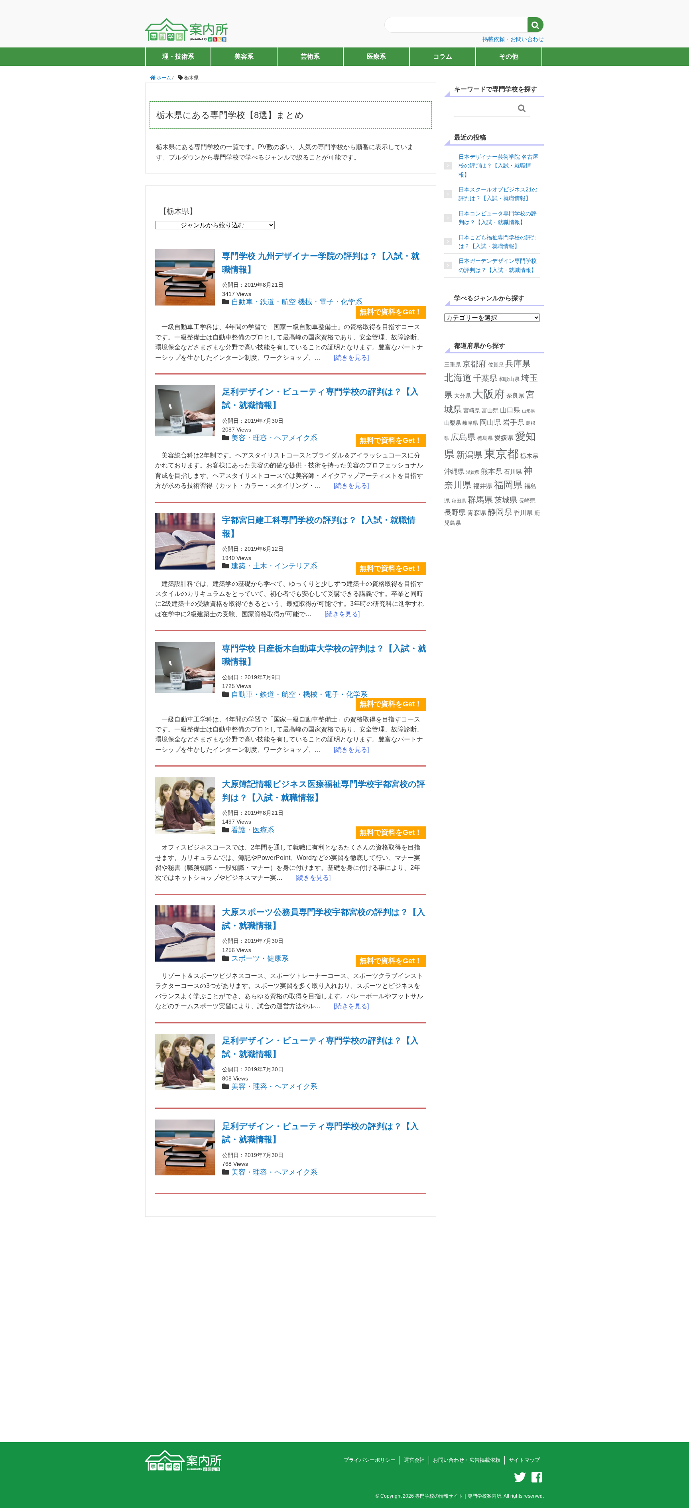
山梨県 (452, 423)
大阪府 (488, 394)
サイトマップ (524, 1460)
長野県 (455, 512)
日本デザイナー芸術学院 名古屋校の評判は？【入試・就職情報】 (498, 166)
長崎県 (527, 501)
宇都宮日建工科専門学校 (318, 526)
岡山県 (490, 422)
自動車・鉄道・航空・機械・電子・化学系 (299, 694)
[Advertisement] (290, 1338)
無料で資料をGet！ (391, 312)
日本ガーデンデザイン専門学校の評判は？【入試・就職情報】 (498, 265)
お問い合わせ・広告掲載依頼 (466, 1460)
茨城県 (505, 500)
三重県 (452, 365)
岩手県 (513, 422)
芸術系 (310, 56)
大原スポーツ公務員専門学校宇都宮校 (323, 918)
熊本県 (491, 471)
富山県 (490, 411)
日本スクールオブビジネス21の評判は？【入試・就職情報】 (498, 193)
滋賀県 (472, 472)
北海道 (458, 378)
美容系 (244, 56)
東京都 (501, 453)
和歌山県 (509, 379)
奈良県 (515, 395)
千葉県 (485, 378)
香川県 (523, 512)
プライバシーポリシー (370, 1460)
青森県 (476, 512)
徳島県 (485, 438)
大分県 (462, 396)
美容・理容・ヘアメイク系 (274, 438)
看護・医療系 (252, 830)
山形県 (528, 410)
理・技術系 (178, 56)
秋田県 (459, 501)
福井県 (482, 486)
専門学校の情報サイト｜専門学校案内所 (458, 1496)
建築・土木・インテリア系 (274, 566)
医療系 (376, 56)
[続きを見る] (348, 357)
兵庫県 (517, 363)
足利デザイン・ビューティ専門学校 (320, 398)
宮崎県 (471, 410)
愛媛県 (504, 437)
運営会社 (414, 1460)
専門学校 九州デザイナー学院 (320, 262)
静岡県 (500, 512)
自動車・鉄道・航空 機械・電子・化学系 (296, 302)
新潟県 (469, 455)
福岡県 (508, 485)
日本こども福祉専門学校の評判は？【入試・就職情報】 (498, 241)
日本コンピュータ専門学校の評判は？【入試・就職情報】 (498, 217)
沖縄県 (454, 471)
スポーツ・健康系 (260, 958)
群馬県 (480, 499)
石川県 (513, 471)
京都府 (474, 363)
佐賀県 (496, 365)
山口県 (510, 410)
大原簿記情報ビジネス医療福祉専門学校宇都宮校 (323, 790)
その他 (508, 56)
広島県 (463, 437)
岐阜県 (470, 423)
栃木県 (529, 455)
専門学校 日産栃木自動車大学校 (324, 655)
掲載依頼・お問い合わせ (513, 39)
